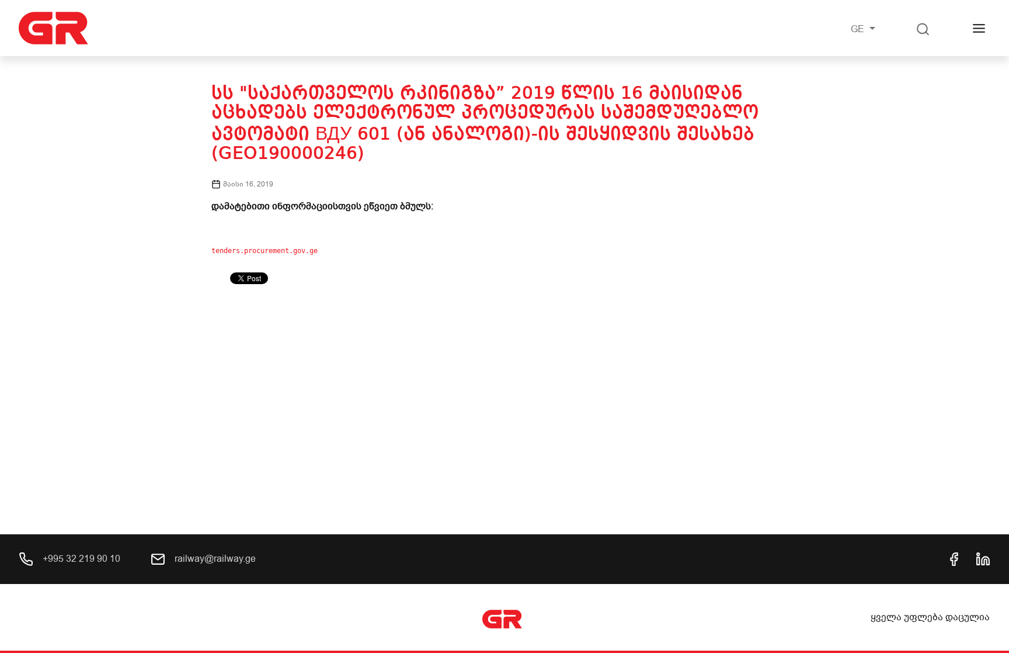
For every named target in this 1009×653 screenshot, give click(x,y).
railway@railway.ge (214, 558)
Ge (859, 29)
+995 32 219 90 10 (80, 558)
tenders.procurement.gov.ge (264, 251)
